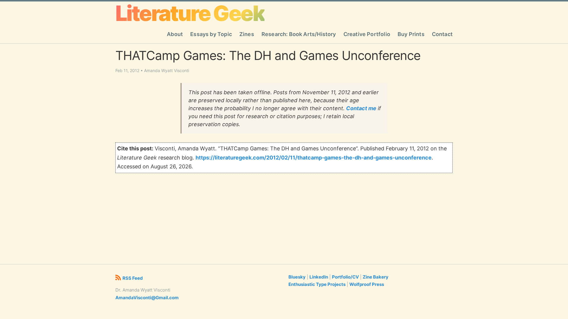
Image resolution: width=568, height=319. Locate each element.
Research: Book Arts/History (299, 34)
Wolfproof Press (366, 284)
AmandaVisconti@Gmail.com (147, 297)
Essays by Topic (211, 34)
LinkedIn (318, 277)
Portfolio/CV (345, 277)
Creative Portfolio (366, 34)
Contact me (361, 108)
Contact (442, 34)
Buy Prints (411, 34)
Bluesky (297, 277)
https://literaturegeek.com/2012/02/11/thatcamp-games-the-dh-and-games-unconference (314, 157)
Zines (246, 34)
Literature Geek (189, 13)
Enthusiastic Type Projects (317, 284)
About (175, 34)
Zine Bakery (375, 277)
